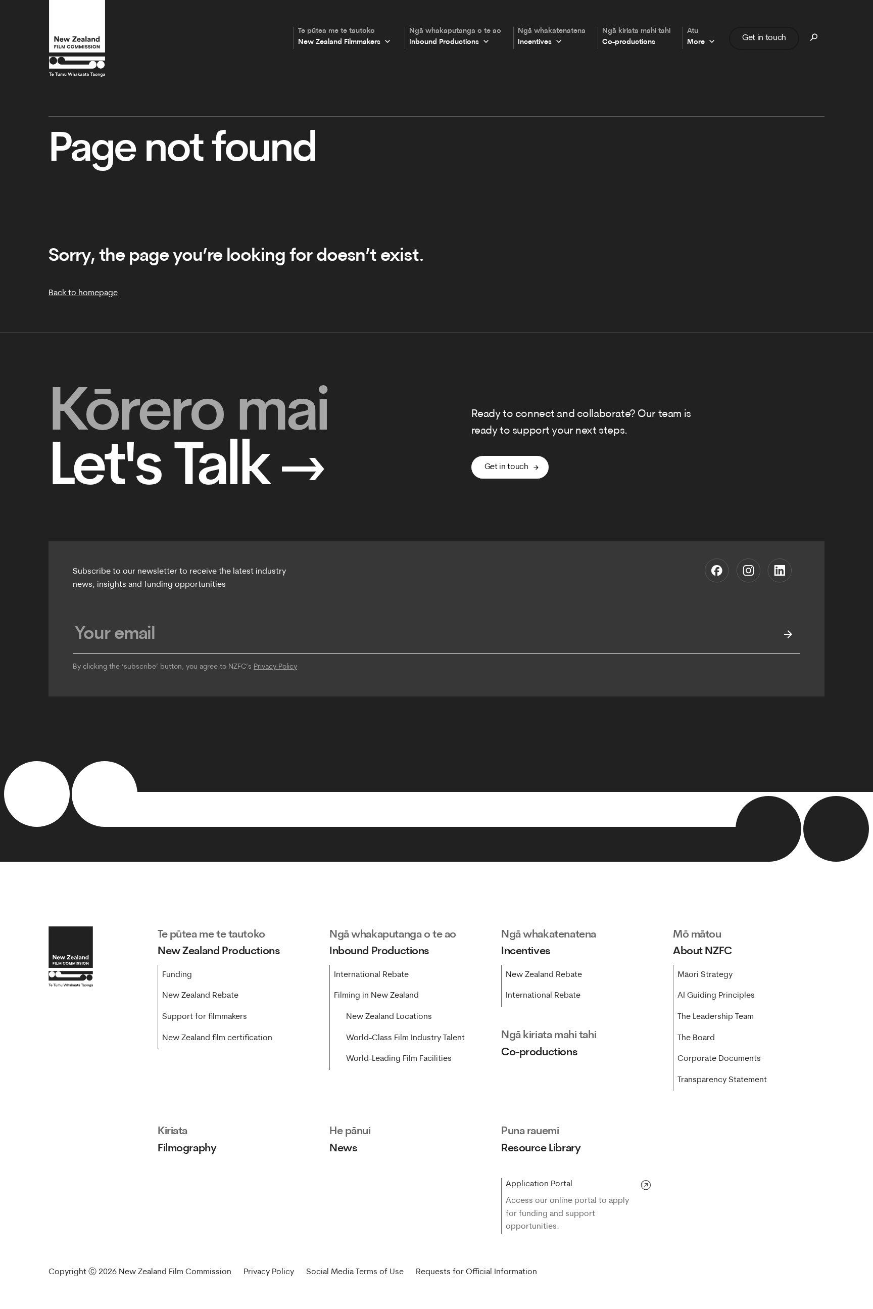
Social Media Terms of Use (355, 1272)
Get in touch (764, 38)
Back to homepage (83, 293)
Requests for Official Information (476, 1272)
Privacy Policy (275, 667)
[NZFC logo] (76, 38)
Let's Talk (187, 469)
